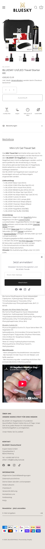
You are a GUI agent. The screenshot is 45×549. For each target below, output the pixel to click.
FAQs (4, 500)
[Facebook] (16, 289)
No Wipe (22, 241)
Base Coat (15, 229)
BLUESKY (6, 67)
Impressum (6, 488)
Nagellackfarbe (10, 234)
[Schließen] (41, 257)
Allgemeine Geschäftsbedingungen (16, 475)
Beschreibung (8, 139)
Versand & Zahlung (9, 491)
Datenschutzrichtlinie (11, 478)
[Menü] (3, 7)
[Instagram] (25, 289)
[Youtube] (20, 289)
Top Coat (29, 241)
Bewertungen (11, 126)
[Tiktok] (29, 289)
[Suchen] (35, 7)
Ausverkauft (22, 98)
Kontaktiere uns (8, 494)
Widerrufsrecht (8, 485)
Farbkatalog (7, 497)
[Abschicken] (41, 513)
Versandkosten (17, 80)
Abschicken (22, 282)
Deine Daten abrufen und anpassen (16, 482)
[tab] (9, 139)
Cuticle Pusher (24, 220)
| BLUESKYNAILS (12, 539)
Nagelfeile (28, 217)
